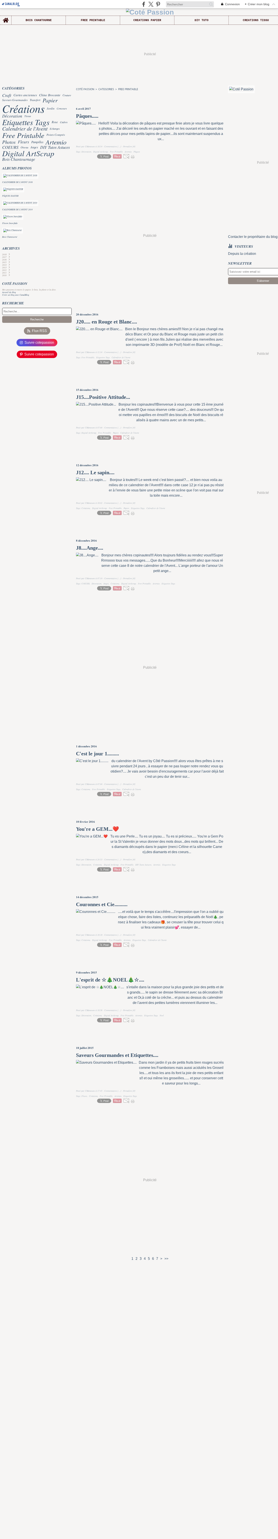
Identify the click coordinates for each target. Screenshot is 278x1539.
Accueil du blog (9, 292)
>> (166, 1258)
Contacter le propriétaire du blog (253, 237)
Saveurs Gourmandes (15, 100)
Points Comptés (55, 134)
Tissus (27, 116)
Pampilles (37, 142)
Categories (106, 89)
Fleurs (23, 142)
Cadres (64, 122)
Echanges (55, 128)
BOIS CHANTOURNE (39, 20)
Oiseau (24, 147)
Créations (23, 108)
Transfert (35, 100)
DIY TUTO (201, 20)
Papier (50, 100)
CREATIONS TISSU (256, 20)
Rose (55, 122)
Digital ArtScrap (28, 153)
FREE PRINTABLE (93, 20)
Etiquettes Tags (26, 122)
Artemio (56, 142)
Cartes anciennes (25, 95)
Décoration (12, 116)
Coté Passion (85, 89)
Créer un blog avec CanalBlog (15, 294)
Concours (62, 108)
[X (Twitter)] (151, 4)
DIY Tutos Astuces (55, 147)
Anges (34, 147)
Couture (67, 95)
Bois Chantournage (18, 159)
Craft (6, 95)
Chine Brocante (49, 95)
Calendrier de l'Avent (25, 128)
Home (6, 17)
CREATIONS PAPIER (147, 20)
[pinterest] (158, 4)
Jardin (51, 108)
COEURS (10, 147)
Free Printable (23, 135)
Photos (9, 141)
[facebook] (143, 4)
